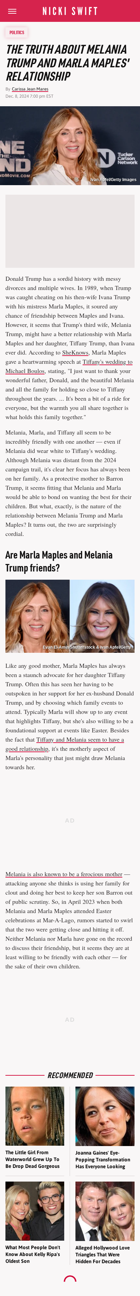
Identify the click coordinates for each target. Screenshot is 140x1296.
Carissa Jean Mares (30, 89)
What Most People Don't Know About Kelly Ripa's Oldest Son (32, 1254)
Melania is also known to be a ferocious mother (63, 874)
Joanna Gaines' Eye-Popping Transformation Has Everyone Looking (102, 1160)
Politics (17, 32)
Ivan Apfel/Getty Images (113, 180)
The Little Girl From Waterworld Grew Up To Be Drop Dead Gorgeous (32, 1159)
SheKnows (75, 352)
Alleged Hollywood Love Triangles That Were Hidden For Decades (102, 1255)
